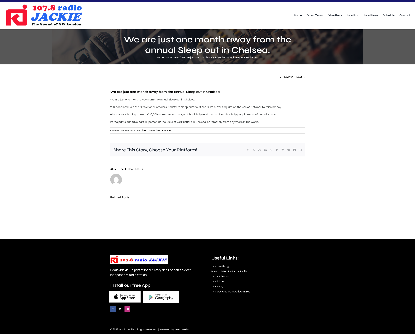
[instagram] (127, 309)
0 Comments (164, 130)
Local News (149, 130)
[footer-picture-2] (161, 292)
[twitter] (120, 309)
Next (299, 77)
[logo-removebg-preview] (139, 256)
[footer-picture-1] (125, 292)
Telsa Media (182, 329)
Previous (288, 77)
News (116, 130)
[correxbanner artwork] (44, 5)
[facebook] (113, 309)
